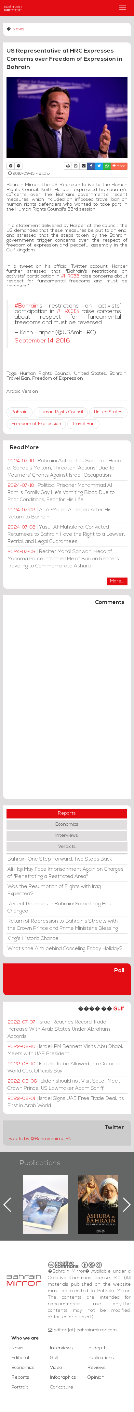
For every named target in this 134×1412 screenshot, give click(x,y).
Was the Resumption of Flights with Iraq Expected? (54, 890)
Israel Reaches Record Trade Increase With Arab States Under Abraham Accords (58, 1029)
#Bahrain (26, 306)
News (18, 29)
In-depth (97, 1348)
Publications (40, 1163)
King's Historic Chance (33, 938)
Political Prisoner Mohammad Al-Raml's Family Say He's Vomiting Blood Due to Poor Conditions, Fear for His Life (61, 492)
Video (56, 1367)
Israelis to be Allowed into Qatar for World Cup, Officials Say (64, 1067)
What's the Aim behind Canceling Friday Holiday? (65, 948)
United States (108, 412)
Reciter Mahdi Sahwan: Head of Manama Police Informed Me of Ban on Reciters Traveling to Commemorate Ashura (63, 559)
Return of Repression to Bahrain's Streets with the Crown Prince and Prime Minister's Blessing (62, 925)
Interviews (66, 835)
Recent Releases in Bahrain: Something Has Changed (59, 907)
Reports (67, 813)
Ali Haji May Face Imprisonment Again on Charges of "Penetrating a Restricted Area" (65, 873)
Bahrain (19, 412)
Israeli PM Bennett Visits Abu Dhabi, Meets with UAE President (65, 1050)
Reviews (96, 1367)
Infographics (63, 1377)
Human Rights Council (61, 412)
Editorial (20, 1358)
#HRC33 (69, 276)
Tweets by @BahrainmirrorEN (39, 1138)
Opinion (95, 1377)
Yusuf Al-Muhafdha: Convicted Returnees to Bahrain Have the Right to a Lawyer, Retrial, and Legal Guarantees (66, 534)
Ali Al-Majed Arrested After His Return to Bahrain (59, 513)
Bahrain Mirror (13, 8)
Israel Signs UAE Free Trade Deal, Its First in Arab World (65, 1102)
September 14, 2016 (42, 341)
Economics (66, 824)
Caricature (61, 1387)
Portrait (19, 1387)
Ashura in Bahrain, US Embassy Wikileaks (75, 1194)
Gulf (118, 1009)
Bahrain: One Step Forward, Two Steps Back (59, 859)
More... (117, 581)
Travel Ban (83, 424)
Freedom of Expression (36, 424)
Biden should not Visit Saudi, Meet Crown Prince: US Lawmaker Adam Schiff (63, 1085)
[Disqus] (67, 705)
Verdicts (67, 846)
